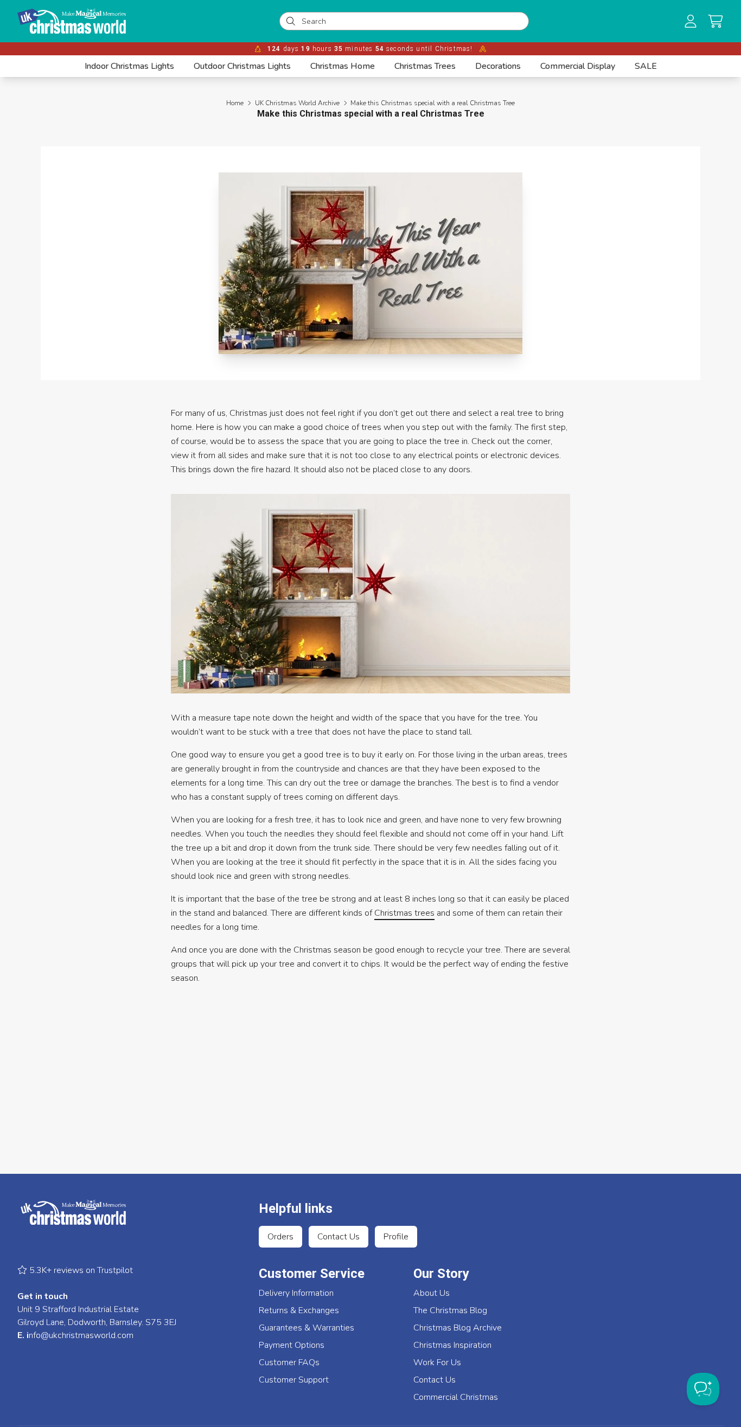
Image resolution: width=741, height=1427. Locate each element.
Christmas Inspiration (452, 1345)
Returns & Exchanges (299, 1310)
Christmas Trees (425, 66)
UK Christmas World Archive (297, 103)
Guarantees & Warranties (306, 1328)
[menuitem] (129, 66)
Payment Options (291, 1345)
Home (235, 103)
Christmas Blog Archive (457, 1328)
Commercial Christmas (455, 1397)
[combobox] (411, 21)
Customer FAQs (289, 1362)
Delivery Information (296, 1293)
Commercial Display (577, 66)
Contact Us (338, 1237)
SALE (646, 66)
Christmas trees (404, 913)
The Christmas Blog (450, 1310)
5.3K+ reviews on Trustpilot (80, 1270)
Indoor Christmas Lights (129, 66)
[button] (715, 21)
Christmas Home (342, 66)
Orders (280, 1237)
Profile (396, 1237)
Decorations (498, 66)
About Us (431, 1293)
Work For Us (437, 1362)
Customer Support (294, 1380)
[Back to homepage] (71, 21)
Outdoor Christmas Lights (242, 66)
